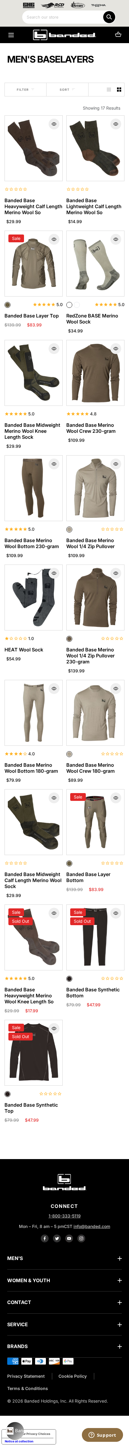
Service (17, 1324)
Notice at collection (19, 1441)
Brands (17, 1346)
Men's (15, 1258)
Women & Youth (28, 1280)
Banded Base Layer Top (31, 316)
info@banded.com (92, 1226)
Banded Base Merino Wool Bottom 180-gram (31, 768)
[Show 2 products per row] (119, 89)
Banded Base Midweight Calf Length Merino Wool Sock (33, 880)
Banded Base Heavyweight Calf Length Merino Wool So (33, 206)
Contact (19, 1302)
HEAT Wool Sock (23, 650)
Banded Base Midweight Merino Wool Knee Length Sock (32, 431)
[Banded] (64, 35)
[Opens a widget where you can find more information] (102, 1435)
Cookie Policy (72, 1376)
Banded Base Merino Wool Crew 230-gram (91, 428)
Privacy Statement (26, 1376)
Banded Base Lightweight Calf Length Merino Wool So (94, 206)
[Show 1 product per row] (109, 89)
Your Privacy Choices (34, 1434)
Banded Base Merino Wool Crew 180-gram (90, 768)
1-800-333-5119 (65, 1215)
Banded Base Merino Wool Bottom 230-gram (31, 543)
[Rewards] (15, 1431)
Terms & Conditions (27, 1388)
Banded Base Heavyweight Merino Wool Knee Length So (29, 996)
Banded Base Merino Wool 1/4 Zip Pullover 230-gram (90, 656)
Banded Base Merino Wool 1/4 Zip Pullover (90, 543)
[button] (11, 35)
